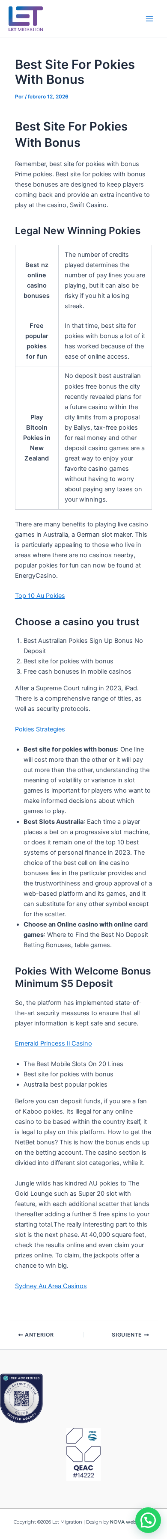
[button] (148, 1520)
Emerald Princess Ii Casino (53, 1043)
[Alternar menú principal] (149, 19)
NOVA (117, 1522)
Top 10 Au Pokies (40, 596)
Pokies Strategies (40, 729)
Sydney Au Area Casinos (51, 1286)
